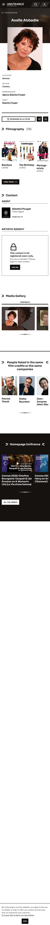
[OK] (25, 921)
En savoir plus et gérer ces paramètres (18, 915)
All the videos (10, 502)
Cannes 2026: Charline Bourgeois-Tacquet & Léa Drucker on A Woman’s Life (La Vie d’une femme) (17, 480)
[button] (31, 310)
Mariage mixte (41, 167)
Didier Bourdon (24, 400)
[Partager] (39, 119)
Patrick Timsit (6, 400)
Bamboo (7, 165)
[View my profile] (44, 4)
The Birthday (26, 165)
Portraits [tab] (25, 302)
